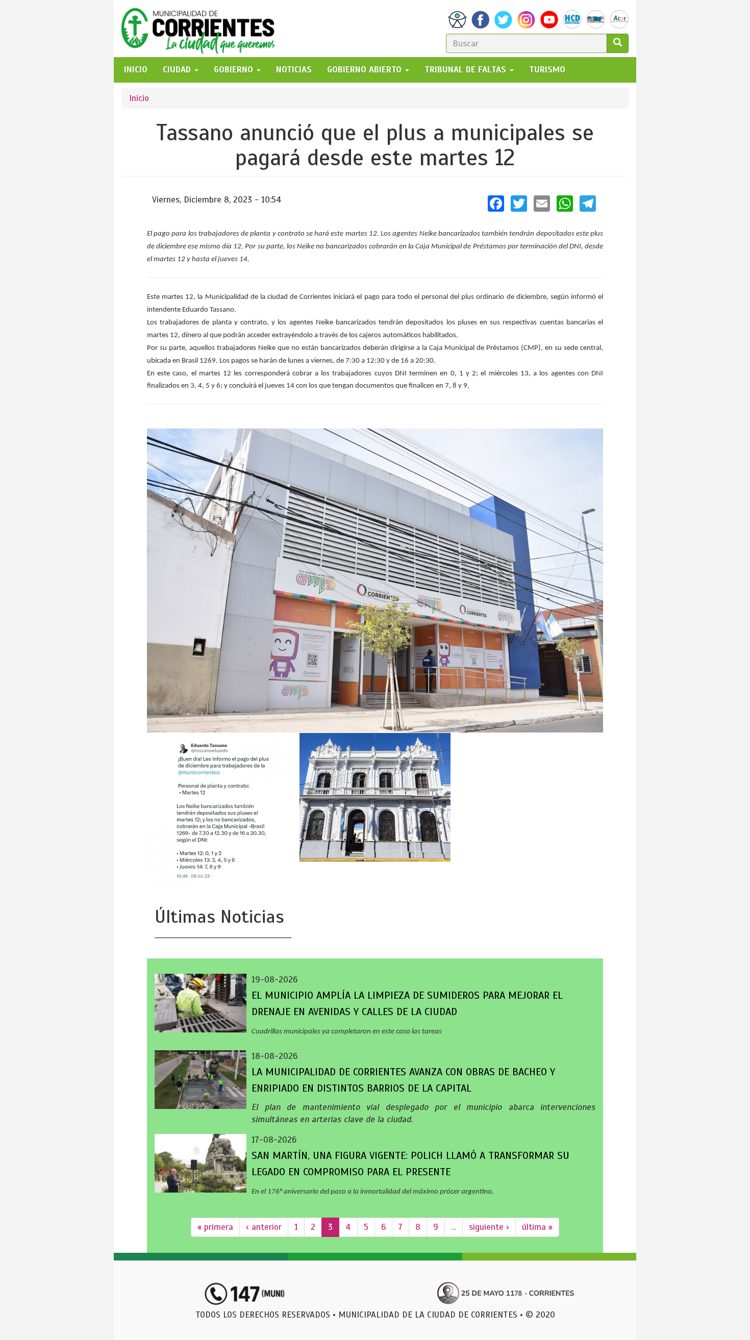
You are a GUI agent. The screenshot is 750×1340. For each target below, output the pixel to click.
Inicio (139, 98)
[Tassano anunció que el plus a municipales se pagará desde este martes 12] (375, 580)
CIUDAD (178, 69)
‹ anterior (264, 1227)
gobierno (235, 69)
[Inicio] (201, 28)
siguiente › (489, 1227)
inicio (135, 69)
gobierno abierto (365, 69)
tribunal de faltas (466, 69)
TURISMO (547, 69)
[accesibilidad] (457, 20)
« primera (215, 1227)
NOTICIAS (294, 69)
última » (537, 1227)
